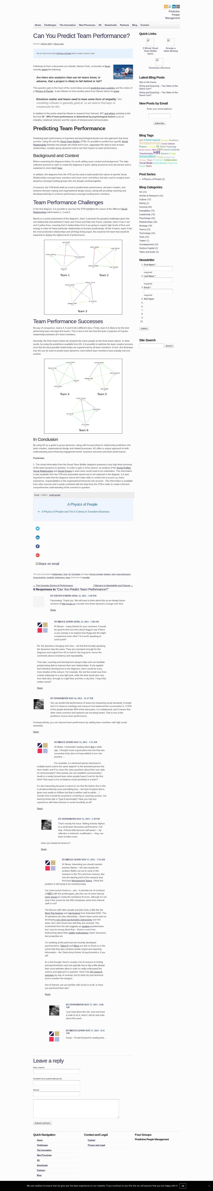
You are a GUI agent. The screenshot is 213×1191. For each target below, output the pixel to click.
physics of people (96, 574)
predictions (174, 140)
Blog (134, 25)
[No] (209, 1185)
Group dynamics (39, 577)
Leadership (144, 214)
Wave (76, 945)
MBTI (50, 893)
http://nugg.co (68, 603)
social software (168, 144)
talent (149, 160)
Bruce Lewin (59, 44)
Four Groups (37, 12)
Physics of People (44, 91)
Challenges (50, 25)
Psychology (76, 574)
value (154, 150)
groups (54, 897)
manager (164, 140)
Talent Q (64, 945)
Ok (183, 1186)
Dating (142, 203)
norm (47, 897)
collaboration (170, 160)
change (160, 157)
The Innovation (68, 25)
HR (156, 152)
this (92, 747)
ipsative (86, 926)
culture (166, 149)
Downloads (111, 25)
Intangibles (144, 210)
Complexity (174, 150)
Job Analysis (74, 913)
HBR (141, 140)
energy (172, 153)
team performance (124, 574)
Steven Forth (62, 596)
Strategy (143, 225)
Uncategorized (146, 244)
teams (68, 577)
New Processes (87, 25)
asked (45, 69)
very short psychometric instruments (74, 919)
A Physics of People (63, 53)
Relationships (57, 574)
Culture (142, 199)
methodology (82, 933)
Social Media (145, 163)
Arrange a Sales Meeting (171, 49)
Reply (53, 610)
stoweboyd (61, 698)
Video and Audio (147, 252)
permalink (86, 577)
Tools (65, 574)
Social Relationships (43, 471)
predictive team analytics (103, 88)
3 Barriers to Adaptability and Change (113, 585)
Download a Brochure (159, 68)
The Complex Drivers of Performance (53, 585)
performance (60, 577)
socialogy (151, 147)
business (165, 154)
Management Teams (82, 880)
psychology (171, 147)
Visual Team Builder (70, 141)
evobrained (54, 495)
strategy (142, 160)
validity (71, 933)
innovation (147, 156)
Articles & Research (149, 195)
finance (142, 146)
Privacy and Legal (96, 1145)
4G (100, 25)
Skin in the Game (147, 82)
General (143, 207)
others (112, 113)
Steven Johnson (145, 150)
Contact (144, 25)
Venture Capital (146, 248)
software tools (169, 157)
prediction (50, 577)
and (106, 113)
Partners (124, 25)
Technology (144, 233)
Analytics (107, 574)
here (60, 168)
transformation (146, 153)
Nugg (107, 66)
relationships (150, 143)
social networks (160, 163)
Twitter (142, 240)
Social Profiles (124, 467)
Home (38, 25)
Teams (142, 229)
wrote (116, 91)
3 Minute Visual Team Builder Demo (150, 51)
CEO (159, 149)
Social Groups (65, 471)
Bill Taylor (161, 146)
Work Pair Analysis (54, 913)
